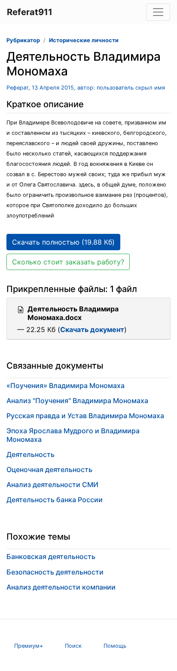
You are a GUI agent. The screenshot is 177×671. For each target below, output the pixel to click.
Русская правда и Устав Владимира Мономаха (85, 415)
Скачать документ (92, 329)
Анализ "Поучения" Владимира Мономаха (77, 400)
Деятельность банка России (54, 499)
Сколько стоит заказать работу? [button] (68, 262)
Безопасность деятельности (55, 572)
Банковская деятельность (50, 556)
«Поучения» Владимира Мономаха (65, 385)
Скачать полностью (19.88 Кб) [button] (63, 242)
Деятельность (30, 454)
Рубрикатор (23, 40)
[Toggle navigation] (158, 12)
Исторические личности (84, 40)
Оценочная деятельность (49, 469)
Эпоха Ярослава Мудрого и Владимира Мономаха (73, 434)
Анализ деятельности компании (61, 587)
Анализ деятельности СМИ (52, 484)
